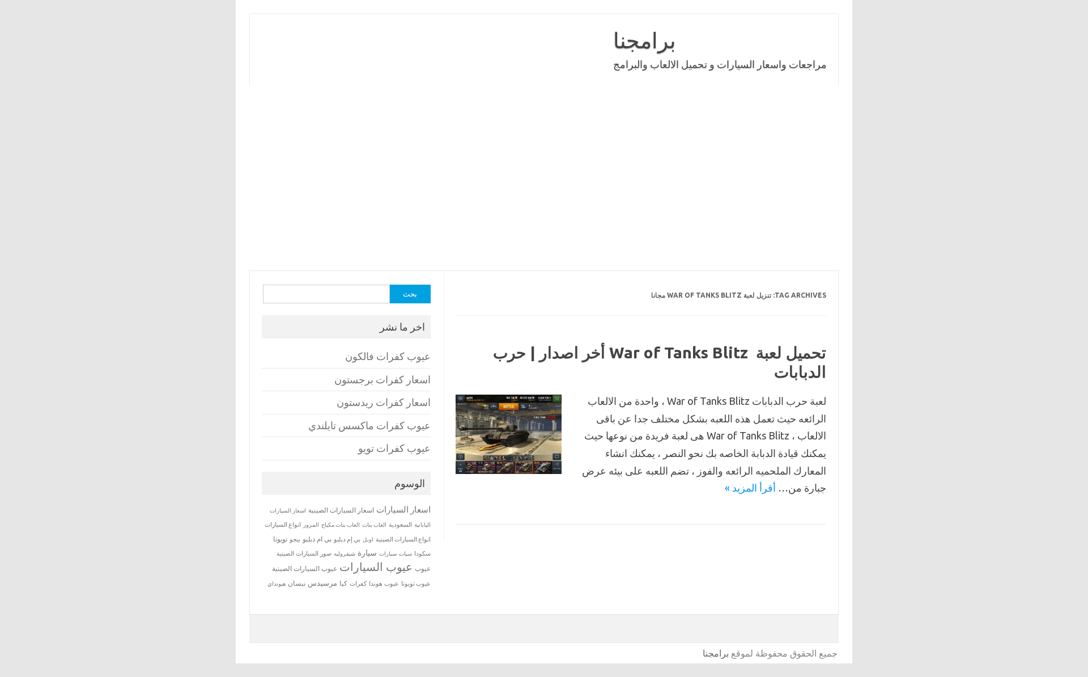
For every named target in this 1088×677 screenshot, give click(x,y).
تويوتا (280, 539)
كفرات (358, 583)
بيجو (295, 539)
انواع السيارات (283, 524)
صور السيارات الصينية (304, 553)
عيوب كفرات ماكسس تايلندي (369, 425)
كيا (343, 583)
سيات (405, 553)
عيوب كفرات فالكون (388, 356)
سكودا (422, 553)
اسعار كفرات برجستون (382, 379)
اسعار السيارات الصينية (341, 510)
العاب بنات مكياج (340, 524)
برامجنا (644, 40)
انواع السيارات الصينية (403, 539)
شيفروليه (344, 554)
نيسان (296, 583)
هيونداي (276, 583)
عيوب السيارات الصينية (304, 568)
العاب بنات (374, 524)
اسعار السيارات (403, 509)
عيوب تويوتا (416, 583)
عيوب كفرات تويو (394, 448)
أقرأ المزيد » (750, 487)
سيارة (367, 552)
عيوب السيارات (376, 566)
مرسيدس (322, 583)
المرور (311, 525)
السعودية (400, 524)
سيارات (388, 554)
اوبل (368, 539)
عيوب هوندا (384, 583)
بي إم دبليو (347, 539)
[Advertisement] (544, 177)
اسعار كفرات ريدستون (384, 402)
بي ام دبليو (317, 539)
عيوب (423, 568)
